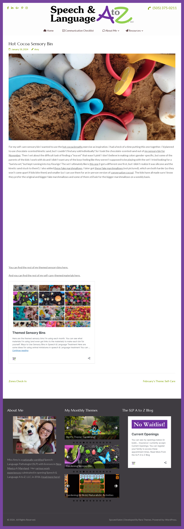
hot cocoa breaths (72, 146)
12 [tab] (110, 442)
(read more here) (50, 476)
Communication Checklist (79, 30)
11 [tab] (107, 442)
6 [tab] (90, 442)
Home (50, 30)
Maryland (23, 468)
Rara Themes (144, 519)
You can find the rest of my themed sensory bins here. (38, 267)
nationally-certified (33, 459)
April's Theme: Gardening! (81, 436)
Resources (134, 30)
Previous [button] (68, 428)
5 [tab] (87, 442)
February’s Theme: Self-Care (159, 381)
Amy (36, 49)
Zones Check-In (18, 381)
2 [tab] (77, 442)
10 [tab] (103, 442)
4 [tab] (84, 442)
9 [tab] (100, 442)
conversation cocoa (122, 172)
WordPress (170, 519)
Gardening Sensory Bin (79, 466)
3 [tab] (80, 442)
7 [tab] (93, 442)
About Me (111, 30)
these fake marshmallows (68, 168)
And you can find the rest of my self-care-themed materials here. (44, 275)
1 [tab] (74, 442)
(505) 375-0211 (164, 8)
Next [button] (116, 428)
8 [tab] (97, 442)
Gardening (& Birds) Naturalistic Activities (89, 495)
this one (94, 163)
